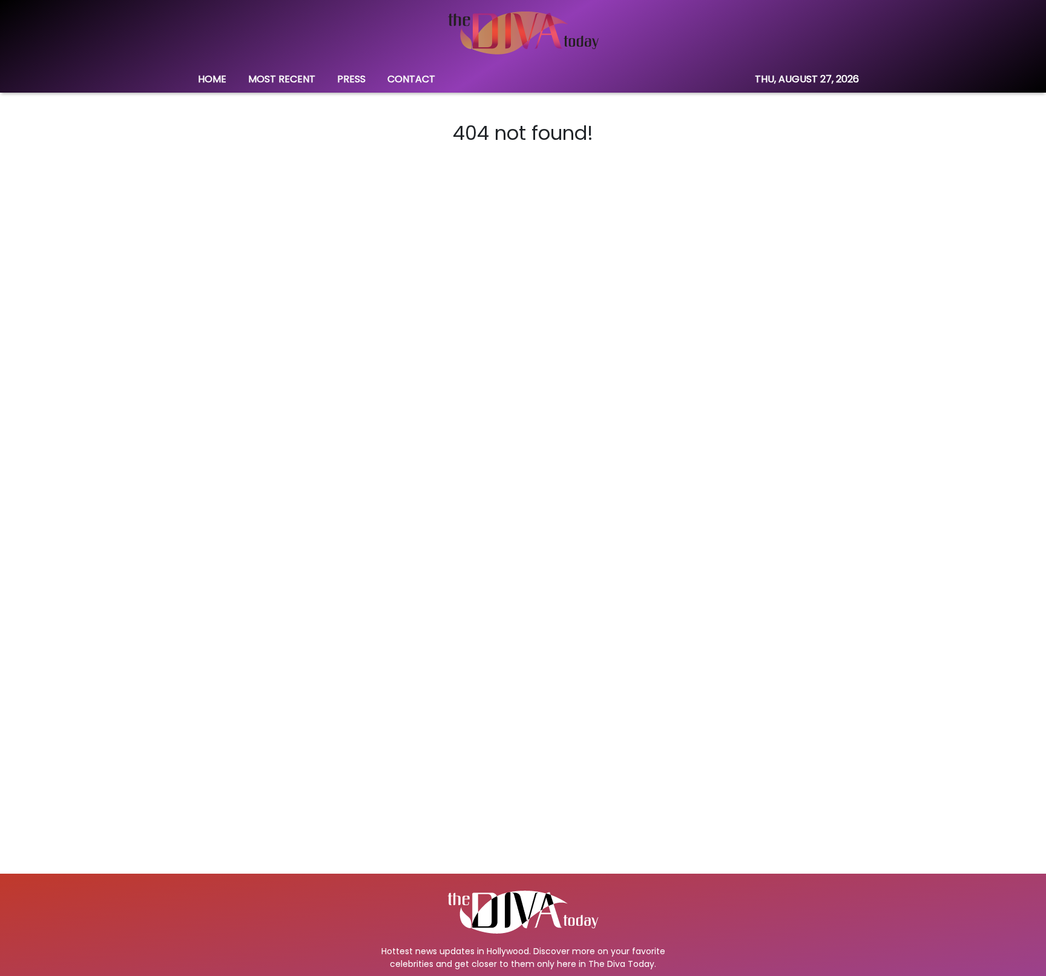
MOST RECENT (281, 79)
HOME (212, 79)
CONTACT (411, 79)
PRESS (351, 79)
